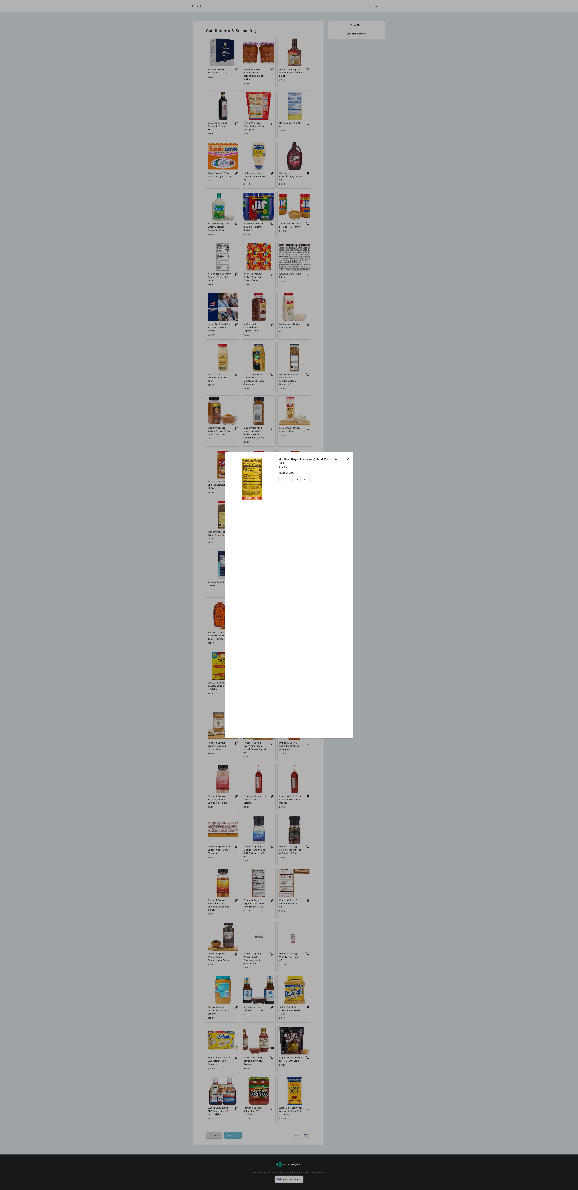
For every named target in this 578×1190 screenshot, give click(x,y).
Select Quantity (286, 473)
